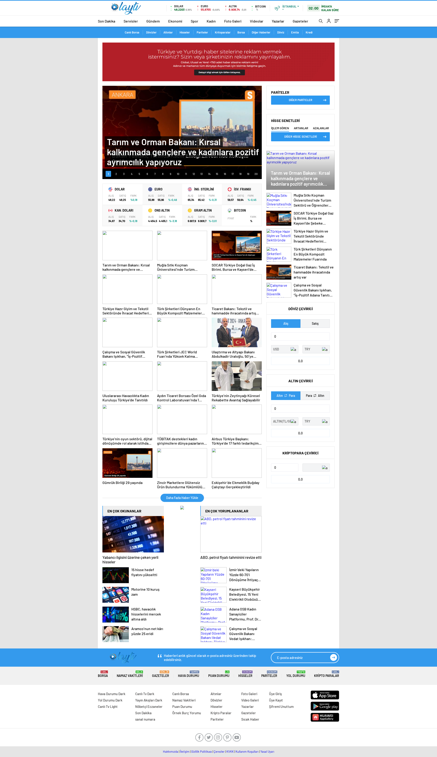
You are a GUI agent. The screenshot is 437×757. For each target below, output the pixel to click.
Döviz (280, 32)
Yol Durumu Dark (110, 700)
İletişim (184, 751)
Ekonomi (175, 21)
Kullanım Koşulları (247, 751)
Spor (194, 21)
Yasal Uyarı (267, 751)
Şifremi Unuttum (281, 706)
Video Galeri (250, 700)
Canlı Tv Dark (144, 694)
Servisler (131, 21)
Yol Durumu (295, 674)
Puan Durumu (218, 674)
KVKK (230, 751)
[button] (108, 174)
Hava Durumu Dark (111, 694)
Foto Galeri (232, 21)
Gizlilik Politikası (201, 751)
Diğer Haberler (261, 32)
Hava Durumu (188, 674)
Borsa (241, 32)
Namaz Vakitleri (130, 674)
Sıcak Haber (250, 719)
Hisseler (185, 32)
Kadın (211, 21)
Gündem (153, 21)
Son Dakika (106, 21)
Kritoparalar (223, 32)
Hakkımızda (170, 751)
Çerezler (219, 751)
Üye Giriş (275, 694)
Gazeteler (300, 21)
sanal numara (145, 719)
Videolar (256, 21)
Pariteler (202, 32)
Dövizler (151, 32)
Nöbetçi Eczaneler (149, 706)
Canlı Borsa (132, 32)
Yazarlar (278, 21)
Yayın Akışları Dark (148, 700)
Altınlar (168, 32)
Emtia (295, 32)
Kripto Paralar (326, 674)
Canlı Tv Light (108, 706)
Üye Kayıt (276, 700)
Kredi (309, 32)
